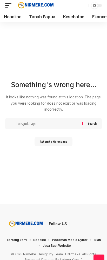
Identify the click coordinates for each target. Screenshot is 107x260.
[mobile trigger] (9, 5)
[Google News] (93, 224)
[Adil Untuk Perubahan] (35, 5)
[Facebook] (74, 224)
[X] (80, 224)
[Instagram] (99, 224)
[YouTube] (86, 224)
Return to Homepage (53, 141)
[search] (84, 5)
